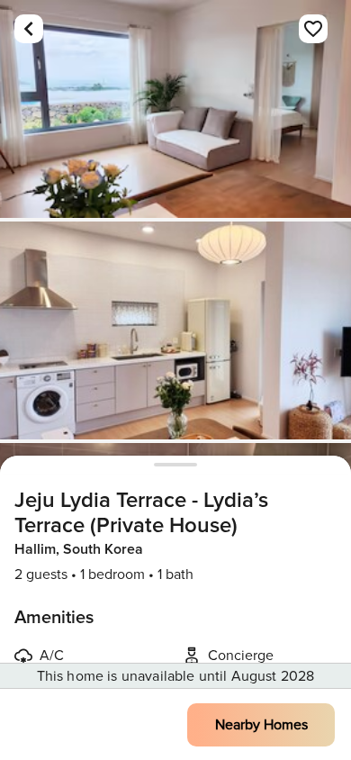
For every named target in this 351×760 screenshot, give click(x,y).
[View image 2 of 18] (175, 330)
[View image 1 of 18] (175, 109)
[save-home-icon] (313, 28)
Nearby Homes (261, 725)
